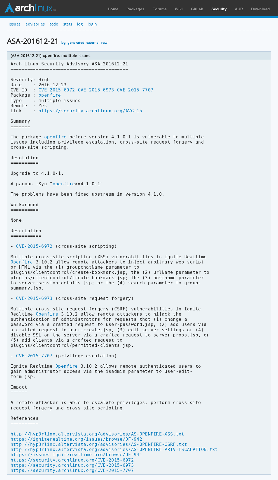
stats (67, 24)
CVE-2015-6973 (96, 90)
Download (260, 9)
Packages (135, 9)
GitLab (197, 9)
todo (54, 24)
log (80, 24)
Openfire (22, 262)
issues (15, 24)
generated (76, 42)
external (93, 42)
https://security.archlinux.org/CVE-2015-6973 (72, 465)
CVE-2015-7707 (135, 90)
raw (104, 42)
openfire (50, 95)
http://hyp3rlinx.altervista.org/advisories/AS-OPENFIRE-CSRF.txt (99, 444)
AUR (239, 9)
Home (113, 9)
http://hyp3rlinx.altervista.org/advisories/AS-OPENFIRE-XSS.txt (97, 434)
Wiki (179, 9)
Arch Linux (30, 8)
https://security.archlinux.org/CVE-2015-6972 (72, 460)
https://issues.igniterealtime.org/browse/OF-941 (76, 454)
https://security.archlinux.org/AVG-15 (90, 110)
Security (219, 9)
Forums (160, 9)
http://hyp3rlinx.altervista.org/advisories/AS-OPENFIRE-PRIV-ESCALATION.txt (114, 449)
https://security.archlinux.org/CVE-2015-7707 (72, 470)
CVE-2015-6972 (57, 90)
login (92, 24)
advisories (35, 24)
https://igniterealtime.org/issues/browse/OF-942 (76, 439)
